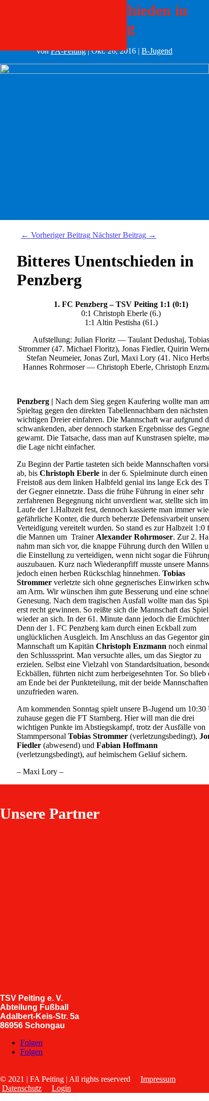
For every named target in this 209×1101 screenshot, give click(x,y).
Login (61, 1088)
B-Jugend (157, 51)
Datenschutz (22, 1088)
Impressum (158, 1079)
